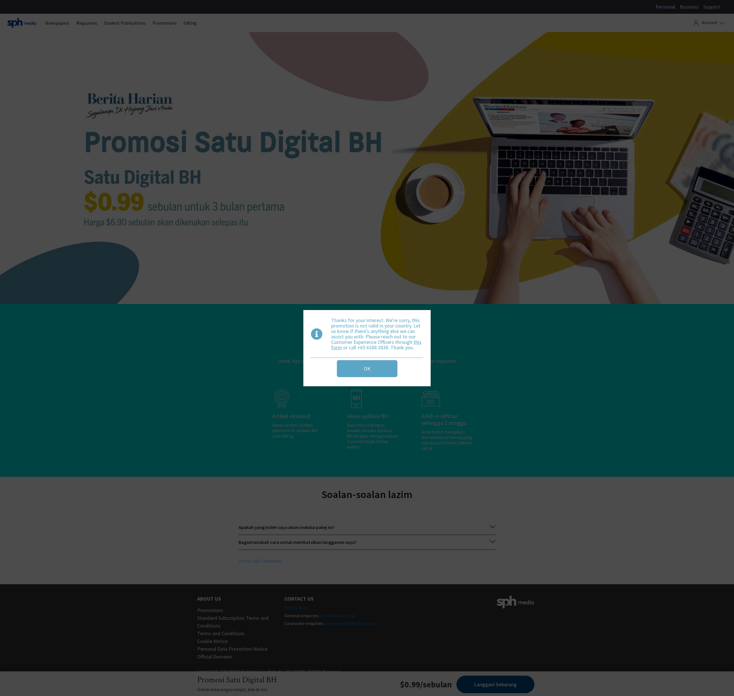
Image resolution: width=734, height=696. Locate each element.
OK (367, 368)
